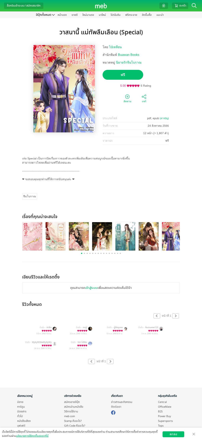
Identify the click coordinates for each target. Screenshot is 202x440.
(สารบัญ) (164, 118)
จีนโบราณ (29, 196)
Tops (161, 426)
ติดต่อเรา (116, 407)
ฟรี (123, 75)
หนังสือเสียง (24, 421)
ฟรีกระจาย (131, 15)
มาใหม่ (102, 15)
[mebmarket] (113, 412)
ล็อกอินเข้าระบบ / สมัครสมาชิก (23, 6)
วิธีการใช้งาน (71, 411)
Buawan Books (128, 54)
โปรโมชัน (116, 15)
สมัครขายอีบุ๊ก (72, 402)
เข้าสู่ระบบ (91, 288)
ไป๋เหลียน (115, 47)
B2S (160, 411)
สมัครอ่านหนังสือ (73, 407)
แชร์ (144, 101)
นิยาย (20, 402)
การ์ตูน (21, 407)
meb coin (69, 416)
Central (162, 402)
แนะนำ (160, 15)
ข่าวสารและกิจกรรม (121, 402)
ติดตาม (127, 101)
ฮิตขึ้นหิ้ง (147, 15)
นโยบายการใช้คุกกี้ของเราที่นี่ (32, 436)
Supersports (165, 421)
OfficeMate (164, 407)
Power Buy (164, 416)
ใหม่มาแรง (88, 15)
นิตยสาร (21, 411)
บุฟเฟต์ (21, 426)
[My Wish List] (163, 6)
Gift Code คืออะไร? (74, 426)
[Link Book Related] (32, 236)
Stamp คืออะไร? (73, 421)
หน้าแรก (62, 15)
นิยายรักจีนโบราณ (128, 62)
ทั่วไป (20, 416)
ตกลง (173, 434)
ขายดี (75, 15)
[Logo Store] (101, 5)
